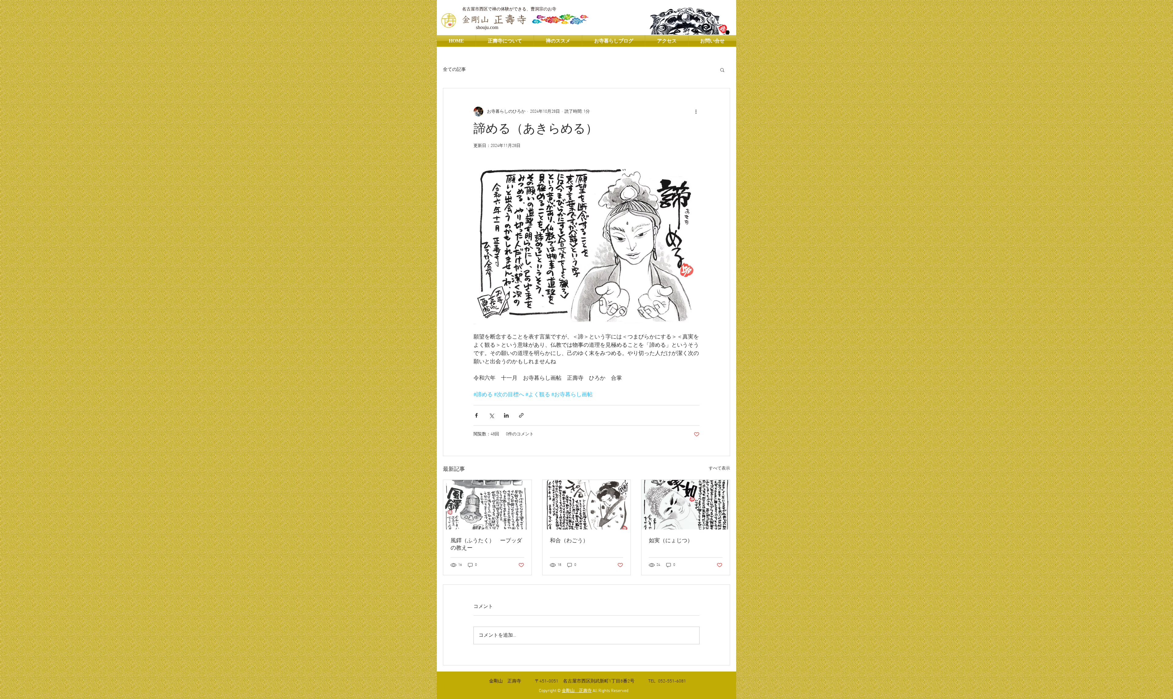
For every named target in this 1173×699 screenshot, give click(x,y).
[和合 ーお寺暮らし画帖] (587, 504)
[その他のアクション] (696, 111)
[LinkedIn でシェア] (506, 415)
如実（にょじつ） (671, 541)
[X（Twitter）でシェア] (491, 415)
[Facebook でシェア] (476, 415)
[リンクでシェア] (521, 415)
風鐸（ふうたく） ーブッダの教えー (486, 544)
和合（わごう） (569, 541)
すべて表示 (719, 468)
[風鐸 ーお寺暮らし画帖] (487, 504)
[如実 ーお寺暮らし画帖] (685, 504)
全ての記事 (454, 69)
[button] (722, 69)
